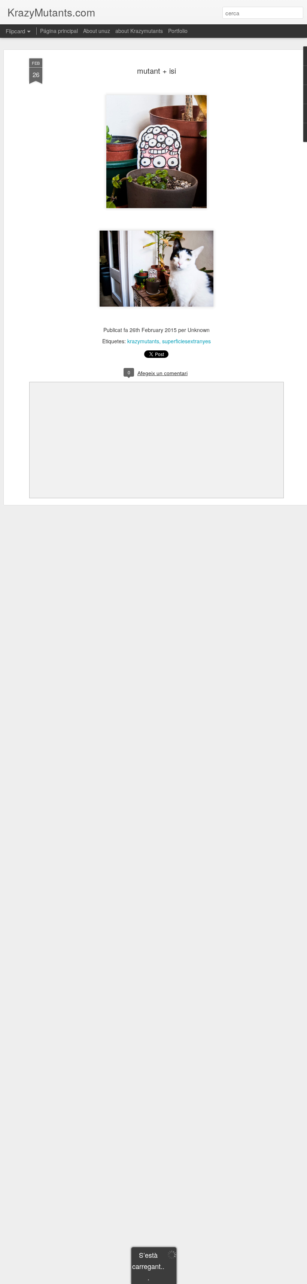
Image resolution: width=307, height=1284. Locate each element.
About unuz (96, 30)
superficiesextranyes (186, 341)
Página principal (59, 30)
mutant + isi (156, 70)
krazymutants (143, 341)
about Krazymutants (139, 30)
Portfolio (178, 30)
